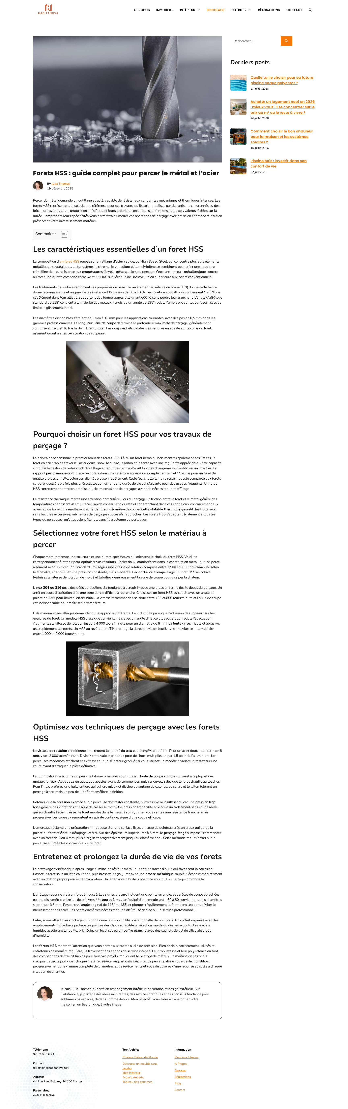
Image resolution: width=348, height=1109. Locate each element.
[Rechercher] (286, 41)
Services (180, 1070)
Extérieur (238, 10)
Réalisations (269, 10)
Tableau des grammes (137, 1082)
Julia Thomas (61, 184)
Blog (178, 1083)
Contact (294, 10)
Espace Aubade (133, 1077)
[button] (310, 10)
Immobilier (165, 10)
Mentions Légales (186, 1057)
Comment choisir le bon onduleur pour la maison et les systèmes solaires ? (282, 137)
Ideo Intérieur (131, 1073)
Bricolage (215, 10)
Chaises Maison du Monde (140, 1057)
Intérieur (187, 10)
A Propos (142, 10)
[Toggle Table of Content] (62, 234)
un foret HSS (69, 261)
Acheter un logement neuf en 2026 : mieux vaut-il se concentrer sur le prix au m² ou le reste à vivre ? (283, 107)
